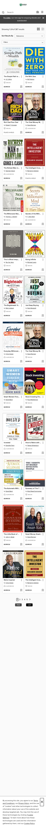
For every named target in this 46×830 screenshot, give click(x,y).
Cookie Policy (29, 823)
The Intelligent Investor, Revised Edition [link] (33, 168)
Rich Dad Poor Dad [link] (11, 122)
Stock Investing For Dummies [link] (33, 397)
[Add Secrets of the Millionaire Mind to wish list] (42, 224)
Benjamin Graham (33, 171)
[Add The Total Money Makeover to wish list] (42, 132)
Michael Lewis (31, 262)
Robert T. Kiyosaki (11, 125)
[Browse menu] (42, 12)
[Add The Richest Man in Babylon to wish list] (21, 178)
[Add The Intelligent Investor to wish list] (42, 590)
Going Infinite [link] (30, 260)
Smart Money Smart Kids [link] (33, 534)
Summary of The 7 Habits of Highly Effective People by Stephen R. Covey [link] (33, 489)
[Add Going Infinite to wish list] (42, 269)
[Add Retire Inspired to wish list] (21, 590)
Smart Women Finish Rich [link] (12, 397)
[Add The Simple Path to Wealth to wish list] (21, 86)
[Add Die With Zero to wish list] (42, 86)
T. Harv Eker (31, 217)
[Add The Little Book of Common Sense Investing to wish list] (21, 544)
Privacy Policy (23, 803)
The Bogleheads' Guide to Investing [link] (12, 305)
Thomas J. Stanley (11, 217)
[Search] (3, 12)
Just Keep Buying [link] (32, 305)
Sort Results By (7, 36)
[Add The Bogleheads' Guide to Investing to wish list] (21, 315)
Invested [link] (7, 443)
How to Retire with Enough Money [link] (33, 443)
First (18, 605)
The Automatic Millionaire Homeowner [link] (12, 489)
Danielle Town (10, 445)
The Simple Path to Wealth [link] (12, 77)
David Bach (9, 400)
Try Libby (6, 18)
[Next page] (29, 599)
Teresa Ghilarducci (33, 445)
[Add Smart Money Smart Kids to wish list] (42, 544)
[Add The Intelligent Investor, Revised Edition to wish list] (42, 178)
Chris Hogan (9, 354)
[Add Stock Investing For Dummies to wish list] (42, 407)
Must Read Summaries (34, 491)
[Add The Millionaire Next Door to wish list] (21, 224)
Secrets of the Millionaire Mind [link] (33, 214)
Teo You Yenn (10, 262)
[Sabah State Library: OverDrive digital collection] (23, 4)
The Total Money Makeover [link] (33, 122)
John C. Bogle (10, 537)
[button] (38, 30)
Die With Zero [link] (30, 77)
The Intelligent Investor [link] (33, 580)
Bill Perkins (30, 79)
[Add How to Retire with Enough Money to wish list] (42, 453)
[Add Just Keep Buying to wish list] (42, 315)
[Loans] (38, 12)
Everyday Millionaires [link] (12, 351)
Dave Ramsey (31, 125)
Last (29, 605)
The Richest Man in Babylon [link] (12, 168)
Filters (6, 42)
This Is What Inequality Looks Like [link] (12, 260)
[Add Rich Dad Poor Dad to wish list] (21, 132)
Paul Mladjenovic (32, 400)
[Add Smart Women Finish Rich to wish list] (21, 407)
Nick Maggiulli (31, 308)
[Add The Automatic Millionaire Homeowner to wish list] (21, 498)
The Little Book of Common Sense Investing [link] (12, 534)
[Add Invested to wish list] (21, 453)
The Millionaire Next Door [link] (12, 214)
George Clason (10, 171)
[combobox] (18, 12)
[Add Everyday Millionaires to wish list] (21, 361)
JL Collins (9, 79)
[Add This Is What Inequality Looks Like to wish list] (21, 269)
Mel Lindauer (10, 308)
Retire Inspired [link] (9, 580)
